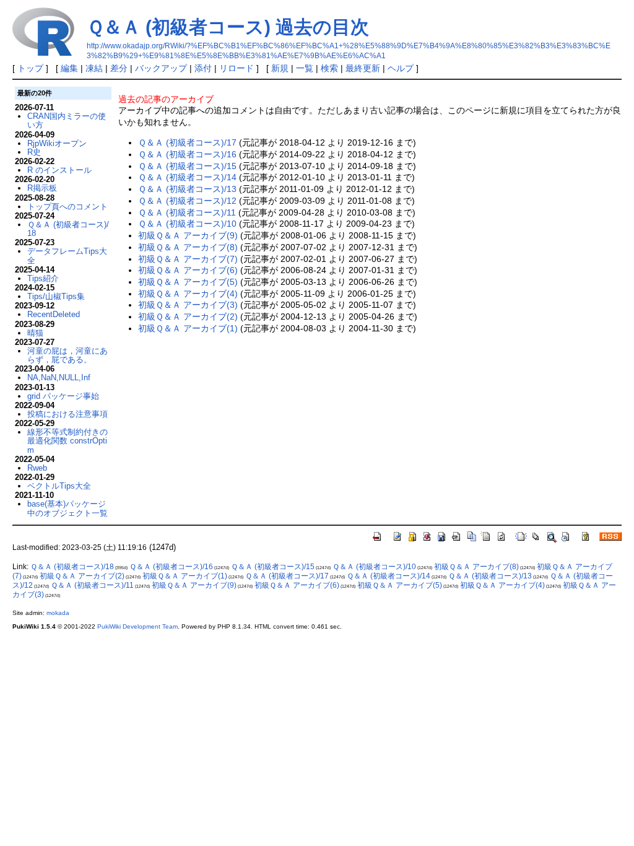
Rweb (37, 468)
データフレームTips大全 (67, 255)
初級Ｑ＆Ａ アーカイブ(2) (188, 316)
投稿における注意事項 (67, 414)
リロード (236, 68)
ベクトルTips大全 (59, 486)
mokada (57, 612)
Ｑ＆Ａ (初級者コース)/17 (187, 142)
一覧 (304, 68)
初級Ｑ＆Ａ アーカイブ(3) (188, 305)
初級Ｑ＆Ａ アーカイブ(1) (188, 328)
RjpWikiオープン (57, 143)
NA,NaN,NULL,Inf (58, 377)
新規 (280, 68)
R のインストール (59, 170)
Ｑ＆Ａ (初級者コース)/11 (187, 212)
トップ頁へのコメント (67, 206)
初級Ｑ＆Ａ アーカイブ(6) (188, 270)
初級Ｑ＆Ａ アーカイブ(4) (188, 294)
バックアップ (161, 68)
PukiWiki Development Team (137, 626)
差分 (119, 68)
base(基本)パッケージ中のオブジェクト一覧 (67, 508)
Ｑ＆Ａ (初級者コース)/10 (187, 224)
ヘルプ (401, 68)
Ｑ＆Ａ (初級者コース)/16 (187, 154)
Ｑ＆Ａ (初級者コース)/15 (187, 166)
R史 (34, 152)
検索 (329, 68)
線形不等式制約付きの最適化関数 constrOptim (67, 441)
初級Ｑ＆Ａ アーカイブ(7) (188, 259)
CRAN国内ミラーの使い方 (66, 120)
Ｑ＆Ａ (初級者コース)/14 (187, 177)
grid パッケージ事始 (63, 396)
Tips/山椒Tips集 (56, 296)
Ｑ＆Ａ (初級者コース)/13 (187, 189)
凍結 (94, 68)
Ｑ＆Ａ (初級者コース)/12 (187, 201)
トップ (30, 68)
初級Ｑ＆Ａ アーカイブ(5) (188, 282)
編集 (69, 68)
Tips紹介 (43, 278)
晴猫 (35, 333)
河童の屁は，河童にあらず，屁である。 (67, 355)
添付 (203, 68)
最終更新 (362, 68)
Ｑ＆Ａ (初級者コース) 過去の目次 (228, 27)
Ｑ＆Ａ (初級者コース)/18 (68, 229)
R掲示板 (42, 188)
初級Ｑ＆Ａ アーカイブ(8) (188, 247)
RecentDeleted (53, 314)
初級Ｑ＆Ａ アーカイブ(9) (188, 235)
